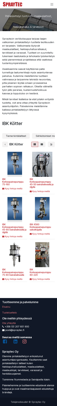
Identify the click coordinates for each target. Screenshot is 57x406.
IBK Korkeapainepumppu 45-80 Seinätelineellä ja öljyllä (14, 228)
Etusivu (6, 306)
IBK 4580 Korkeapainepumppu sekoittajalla (40, 227)
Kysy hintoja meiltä (13, 188)
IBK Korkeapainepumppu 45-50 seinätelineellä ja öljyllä (41, 183)
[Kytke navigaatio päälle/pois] (52, 4)
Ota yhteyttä (9, 323)
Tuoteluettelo (9, 312)
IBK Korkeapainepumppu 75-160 (13, 182)
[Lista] (41, 144)
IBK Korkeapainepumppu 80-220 (40, 272)
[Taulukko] (34, 144)
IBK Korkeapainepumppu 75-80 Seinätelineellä (13, 272)
